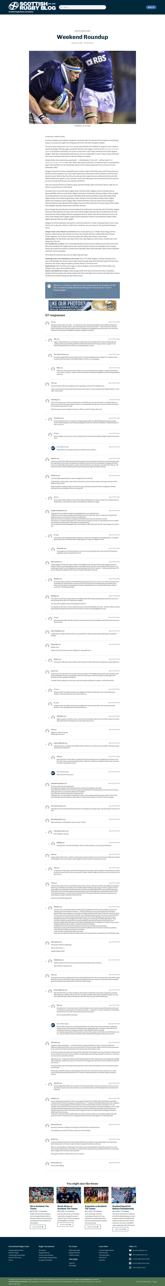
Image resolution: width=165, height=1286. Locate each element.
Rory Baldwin (61, 447)
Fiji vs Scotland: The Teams (39, 1207)
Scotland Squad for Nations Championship (123, 1207)
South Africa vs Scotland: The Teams (67, 1207)
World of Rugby (85, 31)
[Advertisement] (82, 23)
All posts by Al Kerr (62, 294)
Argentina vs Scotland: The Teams (96, 1207)
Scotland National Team (45, 1189)
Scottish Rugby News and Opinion (21, 12)
